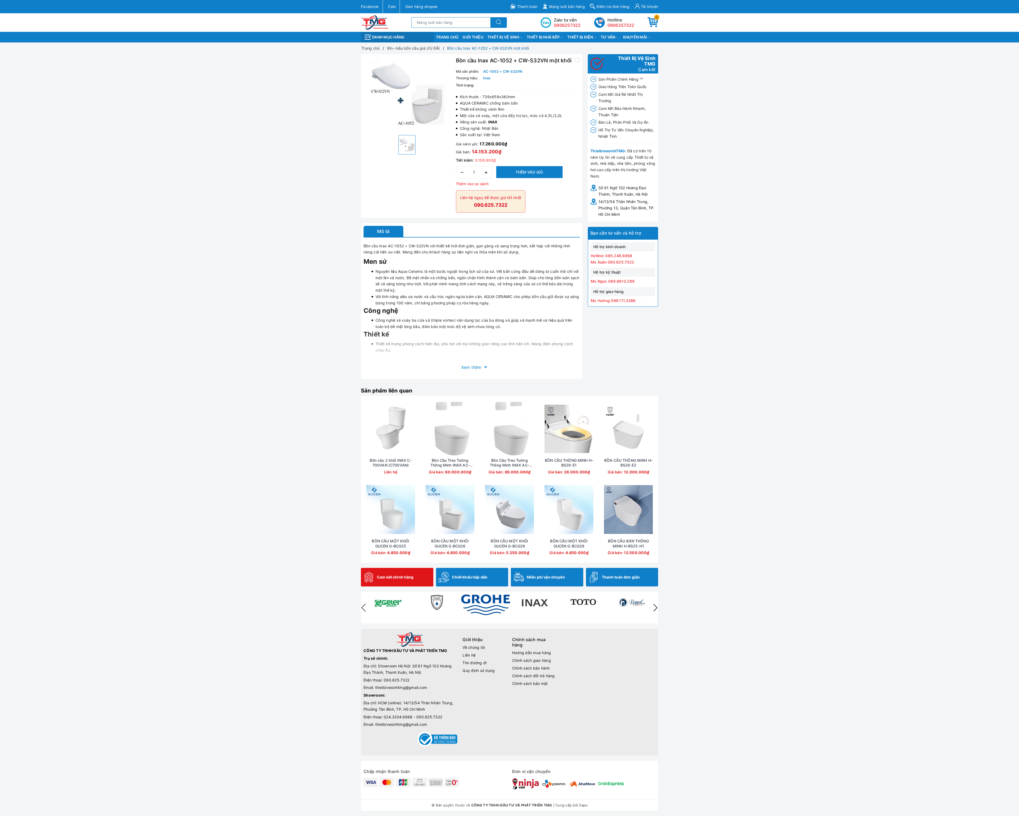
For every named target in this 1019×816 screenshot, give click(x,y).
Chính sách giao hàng (531, 660)
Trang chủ (447, 37)
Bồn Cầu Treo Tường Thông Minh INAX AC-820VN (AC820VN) (450, 463)
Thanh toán (527, 6)
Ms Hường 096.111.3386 (613, 300)
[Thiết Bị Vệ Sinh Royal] (632, 602)
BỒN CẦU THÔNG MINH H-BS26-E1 (569, 462)
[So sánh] (415, 429)
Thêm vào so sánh (472, 184)
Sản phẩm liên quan (386, 390)
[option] (407, 94)
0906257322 (620, 25)
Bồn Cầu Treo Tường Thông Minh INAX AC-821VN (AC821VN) (509, 463)
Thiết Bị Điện (580, 37)
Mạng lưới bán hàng (567, 6)
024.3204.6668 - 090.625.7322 (413, 717)
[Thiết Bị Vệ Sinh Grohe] (485, 604)
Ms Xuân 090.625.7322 (612, 262)
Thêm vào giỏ (529, 172)
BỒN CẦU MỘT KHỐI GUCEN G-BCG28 (569, 543)
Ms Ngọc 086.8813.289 (612, 281)
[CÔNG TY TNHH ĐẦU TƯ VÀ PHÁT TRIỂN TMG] (375, 22)
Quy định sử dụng (479, 670)
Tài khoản (649, 6)
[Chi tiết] (365, 429)
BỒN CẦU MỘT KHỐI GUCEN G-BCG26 (450, 543)
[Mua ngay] (425, 429)
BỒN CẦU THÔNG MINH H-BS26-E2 (628, 462)
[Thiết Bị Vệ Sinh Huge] (436, 602)
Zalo (392, 6)
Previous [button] (364, 608)
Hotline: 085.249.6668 (611, 255)
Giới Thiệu (473, 37)
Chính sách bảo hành (531, 668)
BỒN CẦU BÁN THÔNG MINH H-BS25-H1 (628, 543)
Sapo (583, 805)
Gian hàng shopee (421, 6)
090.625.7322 (396, 680)
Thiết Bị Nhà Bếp (543, 37)
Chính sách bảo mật (530, 683)
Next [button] (655, 608)
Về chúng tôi (474, 647)
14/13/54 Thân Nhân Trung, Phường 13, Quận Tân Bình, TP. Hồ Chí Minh (626, 208)
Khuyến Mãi (635, 37)
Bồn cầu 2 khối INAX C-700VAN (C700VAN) (390, 462)
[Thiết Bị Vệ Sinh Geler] (388, 602)
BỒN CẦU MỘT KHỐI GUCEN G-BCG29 (509, 543)
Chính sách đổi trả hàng (533, 675)
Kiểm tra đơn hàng (613, 6)
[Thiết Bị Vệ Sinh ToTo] (583, 602)
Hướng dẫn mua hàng (531, 652)
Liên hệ (469, 655)
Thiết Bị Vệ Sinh (503, 37)
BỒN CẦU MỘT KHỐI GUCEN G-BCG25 (390, 543)
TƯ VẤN (608, 37)
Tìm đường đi (474, 662)
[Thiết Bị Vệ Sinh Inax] (534, 602)
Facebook (370, 6)
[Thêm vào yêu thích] (577, 60)
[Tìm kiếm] (498, 22)
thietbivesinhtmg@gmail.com (401, 687)
